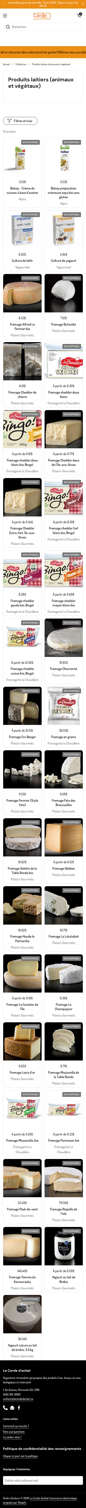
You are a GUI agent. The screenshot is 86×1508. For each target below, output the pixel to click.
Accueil (6, 64)
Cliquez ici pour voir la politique (20, 1456)
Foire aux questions (14, 1431)
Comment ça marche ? (16, 1426)
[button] (79, 16)
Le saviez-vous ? (12, 1437)
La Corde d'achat (39, 1498)
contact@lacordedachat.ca (18, 1399)
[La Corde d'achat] (42, 16)
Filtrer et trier (23, 121)
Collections (21, 64)
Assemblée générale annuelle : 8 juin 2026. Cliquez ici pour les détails (43, 4)
